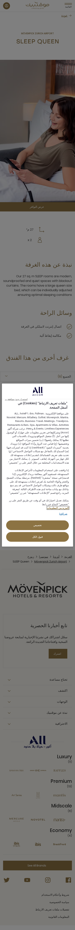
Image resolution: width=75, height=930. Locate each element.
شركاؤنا (63, 513)
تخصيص (37, 525)
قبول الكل (37, 536)
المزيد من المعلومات (58, 508)
